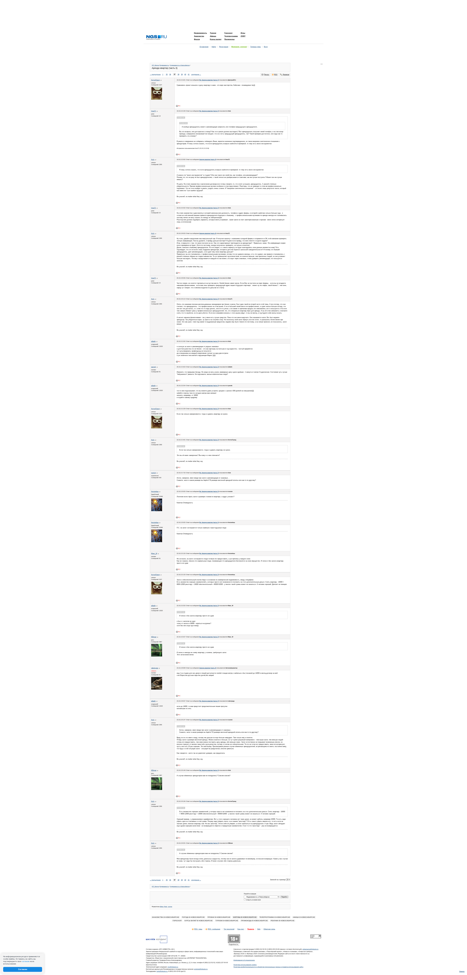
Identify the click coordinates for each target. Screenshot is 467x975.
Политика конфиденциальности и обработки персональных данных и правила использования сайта (268, 967)
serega (170, 906)
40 (185, 74)
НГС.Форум (155, 65)
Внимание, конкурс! (239, 47)
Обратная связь (269, 929)
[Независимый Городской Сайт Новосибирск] (156, 37)
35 (167, 74)
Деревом (286, 74)
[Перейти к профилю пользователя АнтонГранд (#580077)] (156, 99)
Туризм (213, 33)
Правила (250, 929)
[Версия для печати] (177, 106)
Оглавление (204, 47)
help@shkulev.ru (162, 971)
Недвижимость (200, 33)
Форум (197, 39)
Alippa (161, 906)
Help (258, 929)
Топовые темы (255, 47)
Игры (243, 33)
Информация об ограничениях (244, 960)
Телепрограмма (231, 36)
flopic (165, 906)
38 (178, 74)
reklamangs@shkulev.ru (310, 949)
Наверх (462, 971)
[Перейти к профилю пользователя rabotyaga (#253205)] (156, 689)
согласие (25, 961)
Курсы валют (215, 39)
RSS (275, 74)
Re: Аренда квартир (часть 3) (209, 80)
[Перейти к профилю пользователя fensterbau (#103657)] (156, 511)
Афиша (213, 36)
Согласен (22, 969)
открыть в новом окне (253, 900)
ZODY (243, 36)
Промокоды (229, 39)
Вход (266, 47)
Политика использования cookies (245, 965)
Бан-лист (241, 929)
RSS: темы (198, 929)
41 (188, 74)
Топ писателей (229, 929)
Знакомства (199, 36)
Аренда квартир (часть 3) (207, 159)
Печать (266, 74)
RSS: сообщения (214, 929)
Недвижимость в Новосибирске (180, 65)
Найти (214, 47)
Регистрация (223, 47)
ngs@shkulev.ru (173, 967)
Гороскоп (228, 33)
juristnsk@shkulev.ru (201, 969)
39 (182, 74)
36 (170, 74)
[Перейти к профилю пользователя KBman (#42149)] (156, 656)
